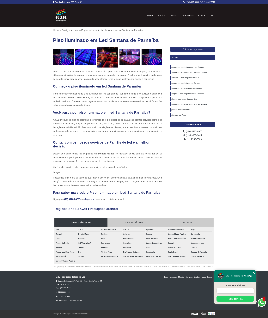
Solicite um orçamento (193, 49)
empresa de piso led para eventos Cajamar (187, 67)
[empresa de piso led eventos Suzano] (63, 57)
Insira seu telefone (235, 285)
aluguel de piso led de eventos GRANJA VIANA (189, 104)
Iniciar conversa (235, 299)
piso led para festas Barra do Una (184, 99)
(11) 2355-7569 (194, 139)
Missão (174, 15)
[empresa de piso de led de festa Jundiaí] (129, 57)
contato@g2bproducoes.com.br (70, 301)
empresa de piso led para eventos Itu (185, 78)
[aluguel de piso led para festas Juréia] (85, 57)
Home (150, 15)
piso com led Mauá (178, 115)
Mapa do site (207, 277)
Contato (202, 15)
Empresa (161, 15)
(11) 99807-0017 (208, 2)
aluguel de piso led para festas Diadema (186, 88)
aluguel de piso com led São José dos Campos (189, 73)
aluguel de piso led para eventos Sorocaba (187, 94)
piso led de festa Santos (180, 110)
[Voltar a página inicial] (61, 15)
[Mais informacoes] (212, 15)
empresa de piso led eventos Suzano (185, 83)
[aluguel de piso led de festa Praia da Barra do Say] (107, 57)
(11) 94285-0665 (192, 2)
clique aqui (89, 199)
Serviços (187, 15)
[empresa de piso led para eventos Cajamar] (152, 57)
